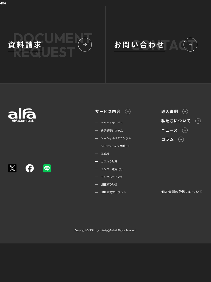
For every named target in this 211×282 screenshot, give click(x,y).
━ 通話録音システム (109, 130)
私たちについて (176, 120)
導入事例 (169, 111)
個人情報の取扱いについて (182, 191)
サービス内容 (108, 111)
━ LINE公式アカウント (110, 192)
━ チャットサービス (109, 123)
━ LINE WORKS (106, 184)
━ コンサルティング (109, 177)
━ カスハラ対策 (106, 161)
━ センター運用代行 (109, 169)
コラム (167, 139)
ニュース (169, 130)
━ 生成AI (102, 153)
